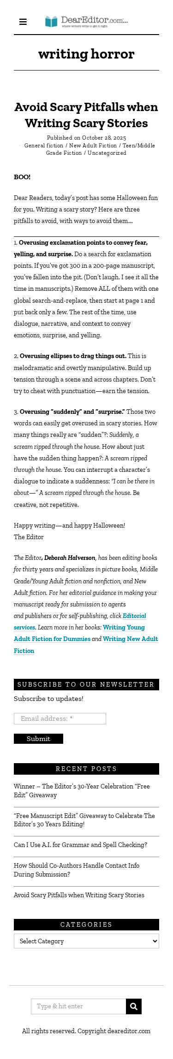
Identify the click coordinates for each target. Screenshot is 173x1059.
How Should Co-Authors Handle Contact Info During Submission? (76, 870)
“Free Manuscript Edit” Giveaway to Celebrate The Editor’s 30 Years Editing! (84, 820)
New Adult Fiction (93, 145)
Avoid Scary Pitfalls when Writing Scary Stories (79, 895)
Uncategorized (107, 153)
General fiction (44, 145)
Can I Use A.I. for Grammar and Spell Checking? (80, 845)
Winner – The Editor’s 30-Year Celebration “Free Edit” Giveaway (82, 790)
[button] (134, 1006)
